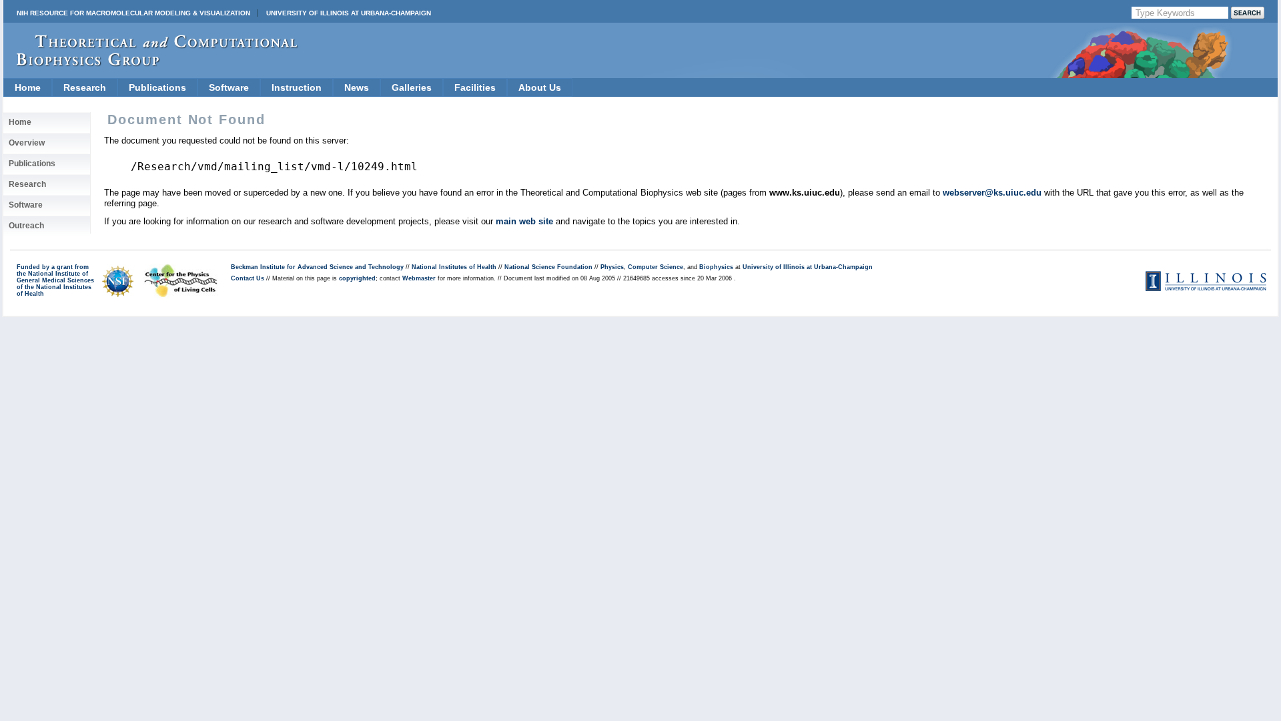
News (356, 87)
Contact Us (247, 278)
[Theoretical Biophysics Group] (150, 63)
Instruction (297, 87)
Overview (27, 143)
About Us (539, 87)
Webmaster (419, 278)
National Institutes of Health (454, 267)
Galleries (412, 87)
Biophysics (716, 267)
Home (28, 87)
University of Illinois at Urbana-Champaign (348, 13)
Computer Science (655, 267)
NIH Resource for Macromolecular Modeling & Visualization (133, 13)
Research (84, 87)
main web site (524, 221)
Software (229, 87)
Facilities (475, 87)
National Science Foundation (548, 267)
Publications (157, 87)
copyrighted (357, 278)
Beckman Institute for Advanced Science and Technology (317, 267)
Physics (612, 267)
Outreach (26, 225)
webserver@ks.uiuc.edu (992, 193)
